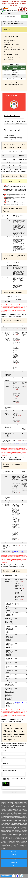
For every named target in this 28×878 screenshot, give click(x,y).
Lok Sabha (9, 13)
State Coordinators (14, 857)
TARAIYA (5, 23)
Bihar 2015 (10, 21)
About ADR (14, 854)
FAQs (14, 865)
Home (2, 13)
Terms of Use (14, 862)
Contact (14, 859)
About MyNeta (14, 851)
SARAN (17, 21)
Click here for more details (14, 79)
